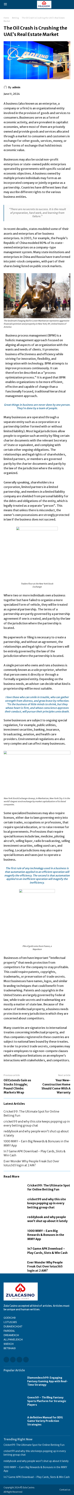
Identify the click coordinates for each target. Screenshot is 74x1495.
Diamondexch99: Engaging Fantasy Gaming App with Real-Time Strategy (47, 1381)
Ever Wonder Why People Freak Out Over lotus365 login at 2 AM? (45, 1266)
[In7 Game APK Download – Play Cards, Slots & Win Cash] (14, 1251)
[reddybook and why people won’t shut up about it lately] (14, 1219)
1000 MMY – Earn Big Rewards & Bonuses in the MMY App (45, 1235)
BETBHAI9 (10, 1348)
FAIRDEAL (9, 1330)
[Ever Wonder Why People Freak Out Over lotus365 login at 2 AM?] (14, 1266)
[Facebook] (6, 1359)
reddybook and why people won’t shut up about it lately (47, 1219)
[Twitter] (26, 1359)
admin (16, 87)
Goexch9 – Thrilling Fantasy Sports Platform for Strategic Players (46, 1401)
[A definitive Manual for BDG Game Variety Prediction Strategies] (14, 1421)
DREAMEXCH (11, 1335)
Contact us (64, 1489)
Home (6, 18)
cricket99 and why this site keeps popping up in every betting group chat (46, 1203)
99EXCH (8, 1343)
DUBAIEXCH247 (13, 1326)
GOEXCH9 (10, 1317)
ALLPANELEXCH (13, 1339)
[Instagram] (13, 1359)
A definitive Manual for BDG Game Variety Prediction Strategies (45, 1421)
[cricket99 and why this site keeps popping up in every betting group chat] (14, 1203)
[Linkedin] (19, 1359)
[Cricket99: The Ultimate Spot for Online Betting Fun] (14, 1187)
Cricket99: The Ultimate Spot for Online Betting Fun (48, 1187)
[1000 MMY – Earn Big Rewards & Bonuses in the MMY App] (14, 1235)
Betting (15, 18)
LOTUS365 (10, 1322)
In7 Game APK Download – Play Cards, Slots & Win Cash (37, 1477)
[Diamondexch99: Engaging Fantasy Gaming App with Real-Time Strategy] (14, 1381)
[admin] (6, 87)
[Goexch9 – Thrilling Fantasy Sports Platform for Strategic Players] (14, 1401)
